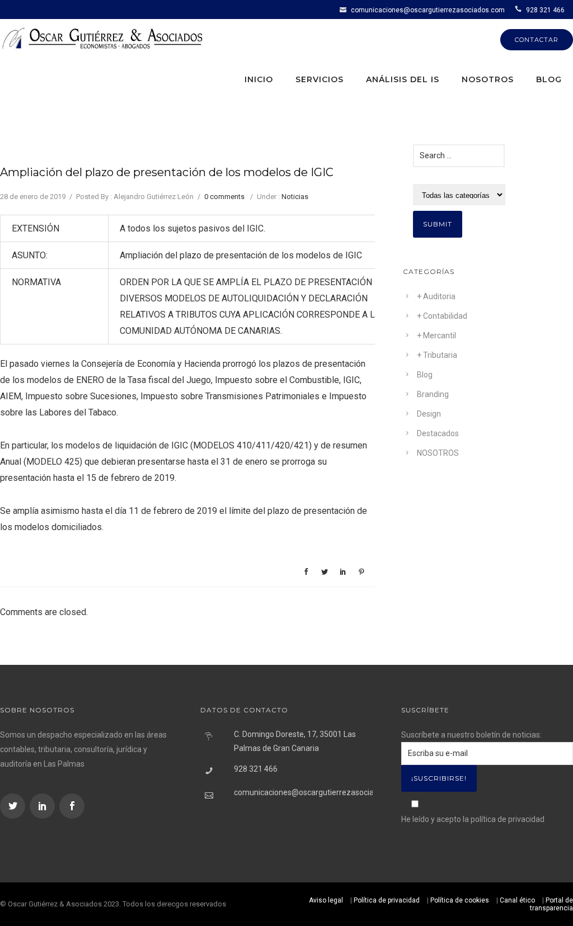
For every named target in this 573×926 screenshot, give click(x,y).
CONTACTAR (536, 40)
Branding (433, 394)
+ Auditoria (436, 296)
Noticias (294, 196)
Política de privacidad (387, 900)
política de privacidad (507, 819)
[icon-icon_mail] (344, 9)
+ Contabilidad (442, 315)
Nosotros (488, 79)
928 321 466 (545, 10)
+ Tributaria (437, 355)
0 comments (224, 196)
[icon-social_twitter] (14, 806)
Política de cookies (459, 900)
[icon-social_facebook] (71, 806)
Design (429, 413)
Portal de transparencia (551, 904)
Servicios (319, 79)
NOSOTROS (438, 452)
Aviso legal (326, 900)
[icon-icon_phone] (519, 9)
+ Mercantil (436, 335)
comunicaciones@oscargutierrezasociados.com (428, 10)
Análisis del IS (402, 79)
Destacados (438, 433)
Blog (549, 79)
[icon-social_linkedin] (44, 806)
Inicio (259, 79)
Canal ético (517, 900)
